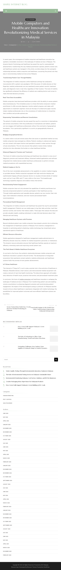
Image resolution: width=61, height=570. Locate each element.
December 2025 (7, 428)
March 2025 (6, 458)
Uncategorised (30, 19)
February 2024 (7, 506)
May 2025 (5, 450)
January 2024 (6, 510)
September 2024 (7, 480)
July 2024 (5, 488)
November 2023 (7, 518)
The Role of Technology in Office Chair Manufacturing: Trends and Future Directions (31, 337)
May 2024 (5, 495)
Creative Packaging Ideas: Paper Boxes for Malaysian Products (24, 381)
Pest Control (7, 399)
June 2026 (5, 413)
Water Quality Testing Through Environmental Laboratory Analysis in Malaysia (29, 371)
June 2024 (5, 491)
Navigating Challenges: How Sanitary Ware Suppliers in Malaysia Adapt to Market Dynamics (32, 347)
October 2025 (7, 436)
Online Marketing (8, 395)
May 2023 (5, 540)
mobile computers (25, 279)
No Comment (37, 42)
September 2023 (7, 525)
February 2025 (7, 462)
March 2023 (6, 547)
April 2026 (6, 421)
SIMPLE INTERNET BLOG (15, 4)
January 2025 (6, 465)
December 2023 (7, 514)
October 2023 (7, 521)
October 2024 (7, 477)
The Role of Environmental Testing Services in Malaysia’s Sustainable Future (28, 374)
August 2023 (6, 529)
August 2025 (6, 439)
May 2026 (5, 417)
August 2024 (6, 484)
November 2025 (7, 432)
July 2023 (5, 532)
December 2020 (7, 551)
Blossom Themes (32, 567)
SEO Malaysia (44, 565)
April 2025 (6, 454)
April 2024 (6, 499)
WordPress (46, 567)
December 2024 (7, 469)
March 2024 (6, 503)
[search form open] (55, 11)
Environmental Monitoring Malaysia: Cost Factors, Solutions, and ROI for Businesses (31, 378)
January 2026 (6, 424)
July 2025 (5, 443)
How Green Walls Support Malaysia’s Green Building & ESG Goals (25, 385)
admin (23, 41)
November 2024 (7, 473)
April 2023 (6, 544)
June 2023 (5, 536)
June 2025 (5, 447)
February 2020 (7, 555)
